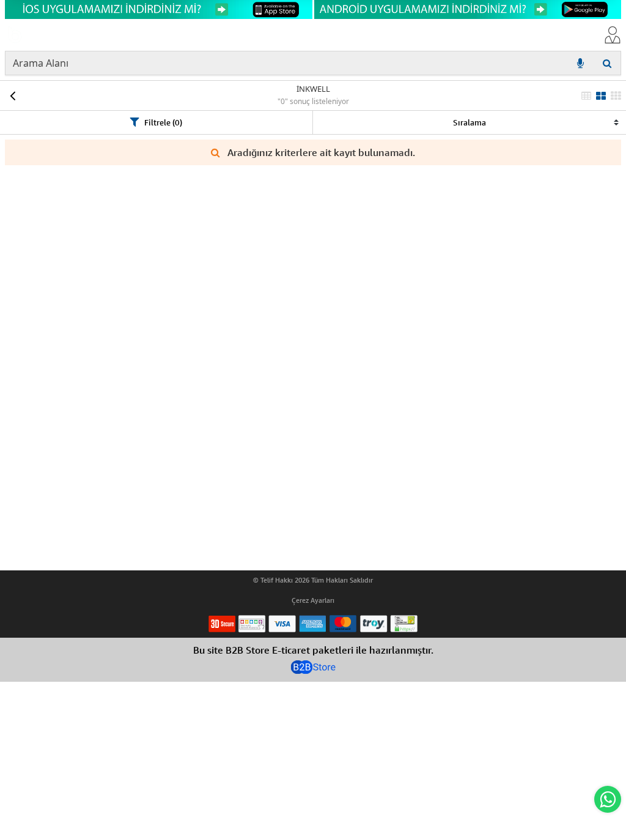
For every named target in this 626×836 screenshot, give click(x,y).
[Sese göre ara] (580, 63)
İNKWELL (313, 88)
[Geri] (12, 95)
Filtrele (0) (163, 122)
